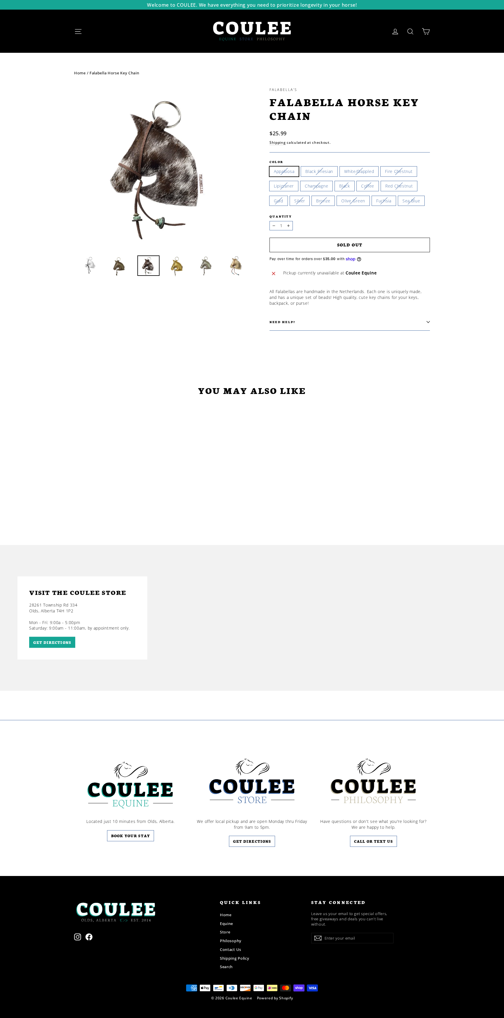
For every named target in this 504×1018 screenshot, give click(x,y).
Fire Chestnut (398, 171)
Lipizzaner (284, 186)
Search (226, 966)
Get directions (52, 641)
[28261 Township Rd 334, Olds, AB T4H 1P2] (252, 618)
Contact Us (230, 949)
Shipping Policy (234, 958)
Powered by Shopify (275, 998)
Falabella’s (283, 89)
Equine (226, 923)
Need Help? (282, 322)
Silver (299, 201)
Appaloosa (284, 171)
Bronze (323, 201)
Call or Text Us (373, 841)
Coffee (367, 186)
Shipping (278, 142)
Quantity (281, 216)
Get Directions (252, 841)
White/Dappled (359, 171)
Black (344, 186)
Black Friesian (319, 171)
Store (225, 932)
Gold (278, 201)
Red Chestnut (399, 186)
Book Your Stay (130, 835)
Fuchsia (383, 201)
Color (276, 162)
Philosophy (231, 940)
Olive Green (353, 201)
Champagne (316, 186)
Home (80, 73)
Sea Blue (411, 201)
